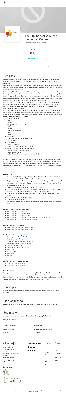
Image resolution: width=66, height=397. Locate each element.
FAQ (46, 364)
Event (56, 350)
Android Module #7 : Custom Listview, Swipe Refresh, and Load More (29, 217)
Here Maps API (12, 253)
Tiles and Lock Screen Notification (18, 247)
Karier (46, 358)
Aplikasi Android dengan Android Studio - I (21, 227)
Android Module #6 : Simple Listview (19, 215)
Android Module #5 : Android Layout (19, 213)
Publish (9, 255)
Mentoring (58, 357)
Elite (56, 346)
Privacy (36, 394)
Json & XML (11, 249)
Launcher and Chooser (14, 245)
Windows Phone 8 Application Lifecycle (20, 241)
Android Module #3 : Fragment (17, 211)
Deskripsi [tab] (18, 67)
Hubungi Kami (47, 353)
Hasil (49, 67)
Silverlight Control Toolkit (15, 239)
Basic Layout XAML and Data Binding (19, 237)
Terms (29, 394)
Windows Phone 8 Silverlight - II (17, 265)
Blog (46, 361)
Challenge (58, 353)
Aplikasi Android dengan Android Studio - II (21, 229)
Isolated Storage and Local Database (19, 243)
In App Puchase (12, 251)
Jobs (56, 360)
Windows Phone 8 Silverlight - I (17, 263)
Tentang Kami (47, 348)
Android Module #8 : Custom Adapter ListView (22, 219)
